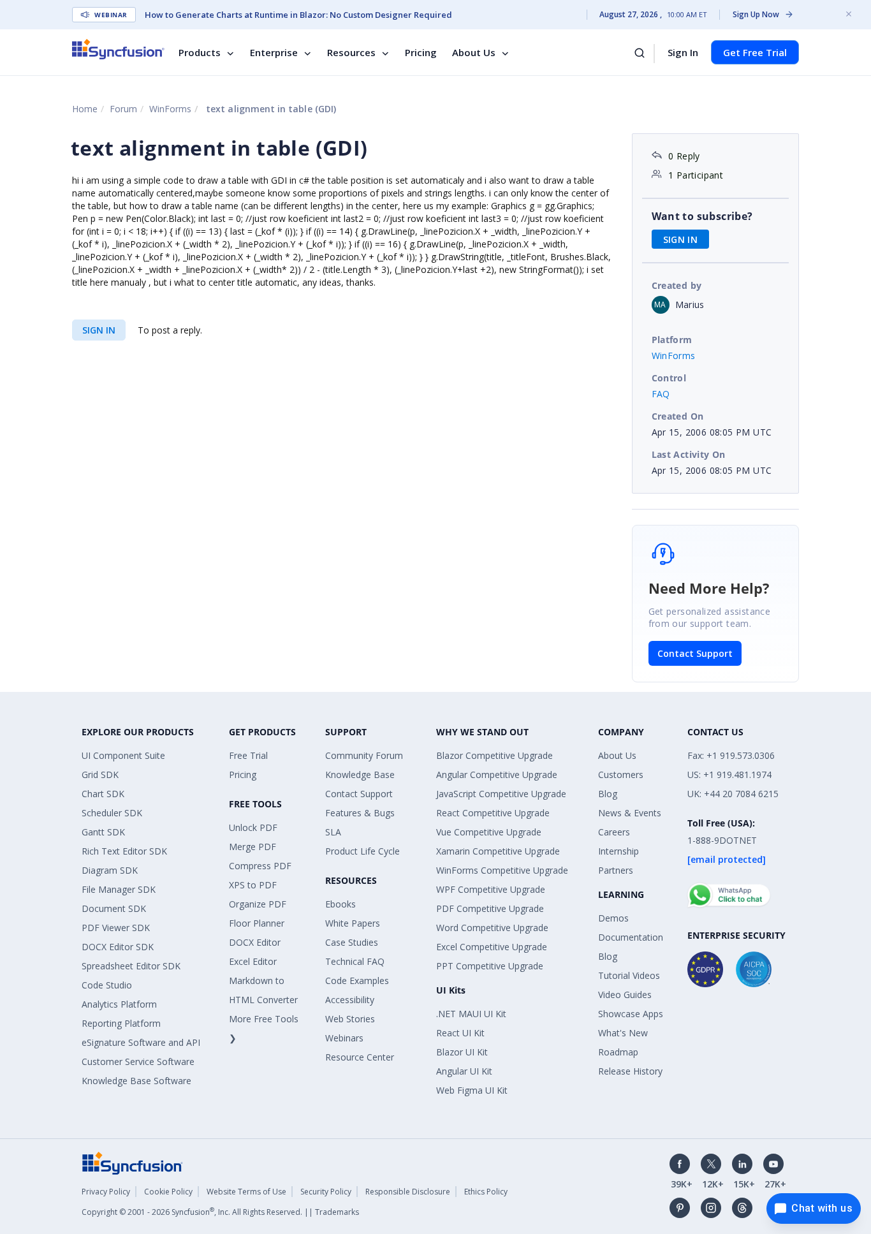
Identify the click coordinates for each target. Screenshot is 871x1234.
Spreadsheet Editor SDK (131, 966)
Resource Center (359, 1057)
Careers (614, 832)
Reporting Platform (121, 1023)
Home (85, 109)
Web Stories (350, 1019)
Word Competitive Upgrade (492, 928)
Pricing (421, 52)
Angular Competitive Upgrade (496, 774)
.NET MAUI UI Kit (471, 1014)
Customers (620, 774)
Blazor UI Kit (462, 1052)
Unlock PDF (253, 827)
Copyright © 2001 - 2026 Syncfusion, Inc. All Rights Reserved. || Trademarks (220, 1212)
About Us (473, 52)
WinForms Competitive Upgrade (502, 870)
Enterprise (274, 52)
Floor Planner (256, 923)
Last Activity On (689, 454)
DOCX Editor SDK (118, 947)
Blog (607, 794)
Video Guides (625, 994)
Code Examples (357, 980)
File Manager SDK (119, 889)
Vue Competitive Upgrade (488, 832)
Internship (618, 851)
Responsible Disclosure (407, 1191)
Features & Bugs (360, 813)
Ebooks (340, 904)
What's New (623, 1033)
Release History (630, 1071)
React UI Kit (460, 1033)
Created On (678, 416)
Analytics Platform (119, 1004)
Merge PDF (252, 847)
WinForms (170, 109)
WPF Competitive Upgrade (490, 889)
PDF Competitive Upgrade (490, 908)
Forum (123, 109)
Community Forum (364, 755)
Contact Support (695, 653)
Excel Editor (253, 961)
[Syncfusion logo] (118, 49)
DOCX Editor (255, 942)
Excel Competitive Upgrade (491, 947)
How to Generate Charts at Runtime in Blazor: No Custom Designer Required (298, 14)
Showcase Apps (630, 1014)
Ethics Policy (486, 1191)
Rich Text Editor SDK (124, 851)
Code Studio (107, 985)
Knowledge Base (360, 774)
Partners (615, 870)
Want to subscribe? (702, 216)
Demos (613, 918)
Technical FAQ (354, 961)
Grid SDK (100, 774)
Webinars (344, 1038)
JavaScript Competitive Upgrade (501, 794)
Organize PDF (257, 904)
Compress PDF (260, 866)
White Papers (352, 923)
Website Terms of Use (246, 1191)
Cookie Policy (168, 1191)
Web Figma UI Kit (472, 1090)
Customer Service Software (138, 1061)
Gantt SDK (103, 832)
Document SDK (114, 908)
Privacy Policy (106, 1191)
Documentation (630, 937)
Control (669, 378)
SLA (333, 832)
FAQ (661, 394)
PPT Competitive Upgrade (489, 966)
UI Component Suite (123, 755)
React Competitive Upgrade (493, 813)
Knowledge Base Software (136, 1081)
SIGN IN (98, 330)
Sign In (683, 52)
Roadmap (618, 1052)
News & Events (629, 813)
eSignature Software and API (141, 1042)
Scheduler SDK (112, 813)
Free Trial (248, 755)
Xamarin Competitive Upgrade (498, 851)
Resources (351, 52)
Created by (677, 285)
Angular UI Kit (464, 1071)
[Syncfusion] (133, 1162)
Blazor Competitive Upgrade (494, 755)
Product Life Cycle (362, 851)
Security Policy (325, 1191)
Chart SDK (103, 794)
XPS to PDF (253, 885)
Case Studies (351, 942)
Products (200, 52)
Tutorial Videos (629, 975)
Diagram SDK (110, 870)
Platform (672, 340)
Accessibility (349, 1000)
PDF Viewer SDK (116, 928)
